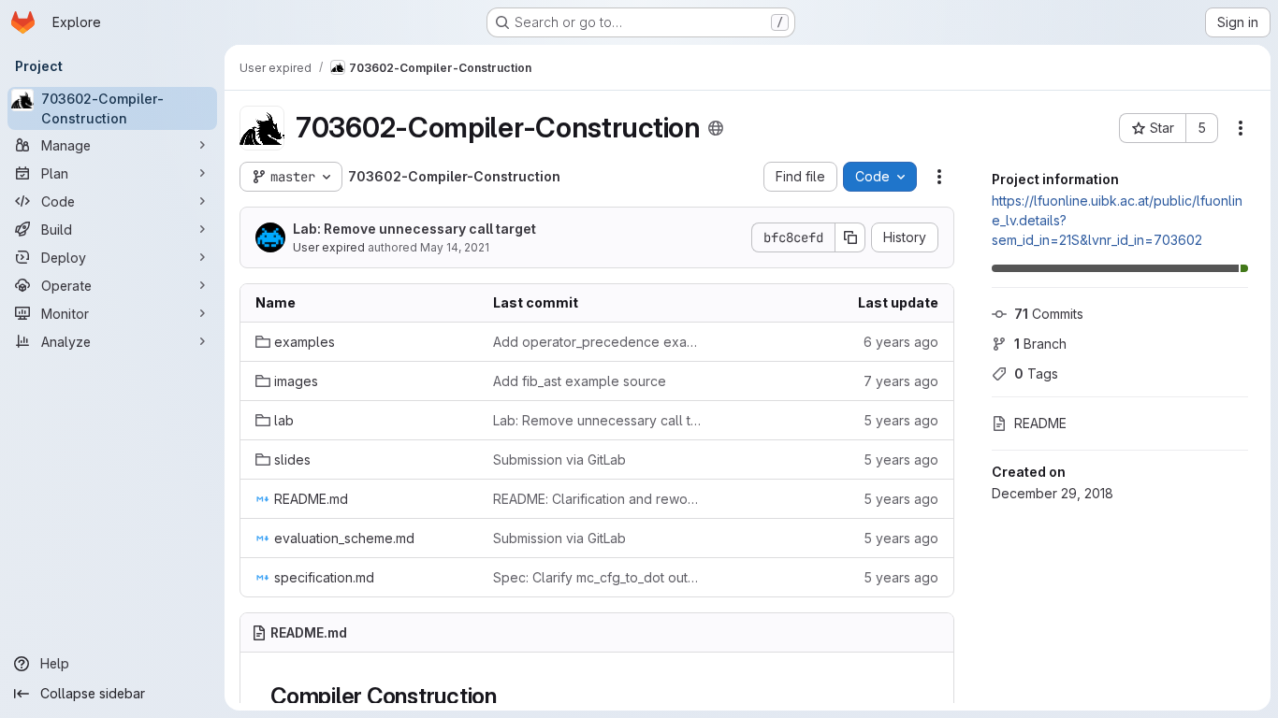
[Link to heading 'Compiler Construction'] (509, 696)
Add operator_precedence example (597, 342)
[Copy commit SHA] (850, 237)
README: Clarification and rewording (597, 499)
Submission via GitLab (559, 459)
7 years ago (901, 381)
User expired (329, 247)
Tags (1036, 373)
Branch (1040, 344)
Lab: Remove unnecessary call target (414, 229)
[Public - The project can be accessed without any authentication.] (715, 128)
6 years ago (901, 342)
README (1040, 423)
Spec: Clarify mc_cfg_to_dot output (597, 577)
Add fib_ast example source (579, 381)
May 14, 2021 (454, 247)
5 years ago (901, 420)
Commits (1048, 314)
